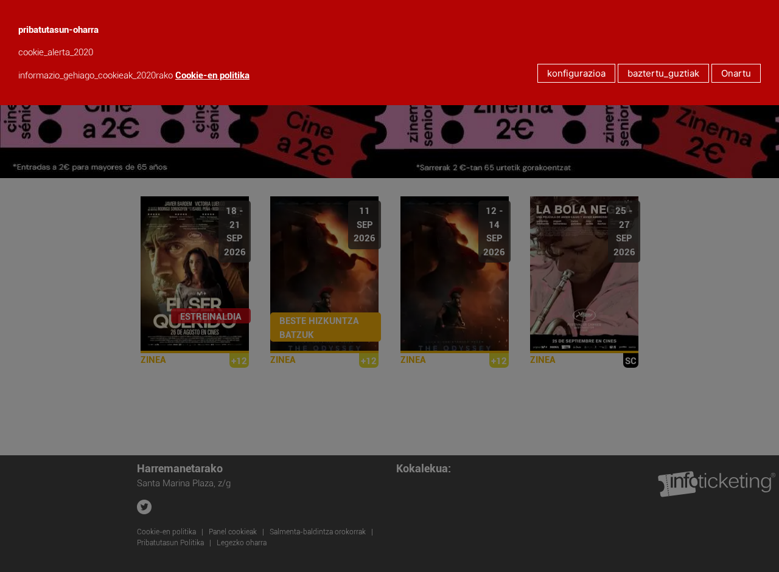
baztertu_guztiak (663, 73)
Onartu (736, 73)
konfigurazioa (576, 73)
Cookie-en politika (212, 75)
